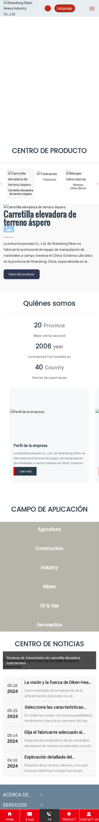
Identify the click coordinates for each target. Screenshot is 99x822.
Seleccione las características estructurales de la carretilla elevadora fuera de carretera (54, 707)
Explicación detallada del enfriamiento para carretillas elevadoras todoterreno (52, 757)
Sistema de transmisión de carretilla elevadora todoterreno (43, 660)
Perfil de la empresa (30, 445)
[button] (48, 135)
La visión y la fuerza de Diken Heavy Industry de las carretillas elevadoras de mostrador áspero (59, 682)
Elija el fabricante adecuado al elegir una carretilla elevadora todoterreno (53, 732)
